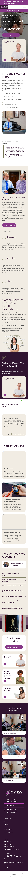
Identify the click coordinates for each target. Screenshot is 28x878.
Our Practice (7, 841)
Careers (6, 824)
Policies (6, 827)
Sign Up (6, 867)
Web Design (9, 876)
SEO (14, 876)
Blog (5, 822)
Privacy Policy (7, 829)
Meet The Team (8, 225)
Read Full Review (18, 434)
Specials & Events (9, 847)
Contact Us (7, 839)
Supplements (7, 844)
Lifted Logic (19, 876)
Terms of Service (8, 832)
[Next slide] (6, 411)
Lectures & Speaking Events (11, 849)
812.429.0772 (10, 805)
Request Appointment (13, 10)
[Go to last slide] (3, 411)
